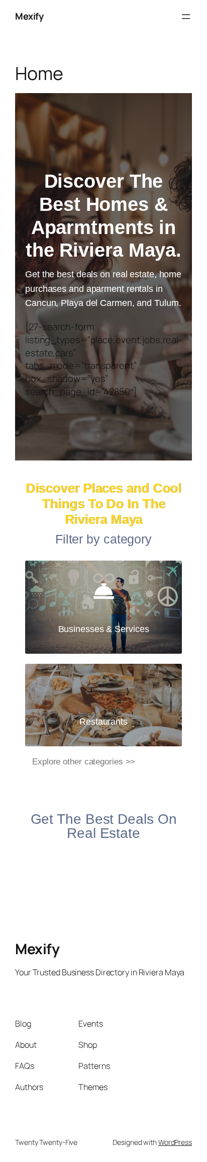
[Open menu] (186, 17)
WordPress (175, 1142)
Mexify (29, 16)
